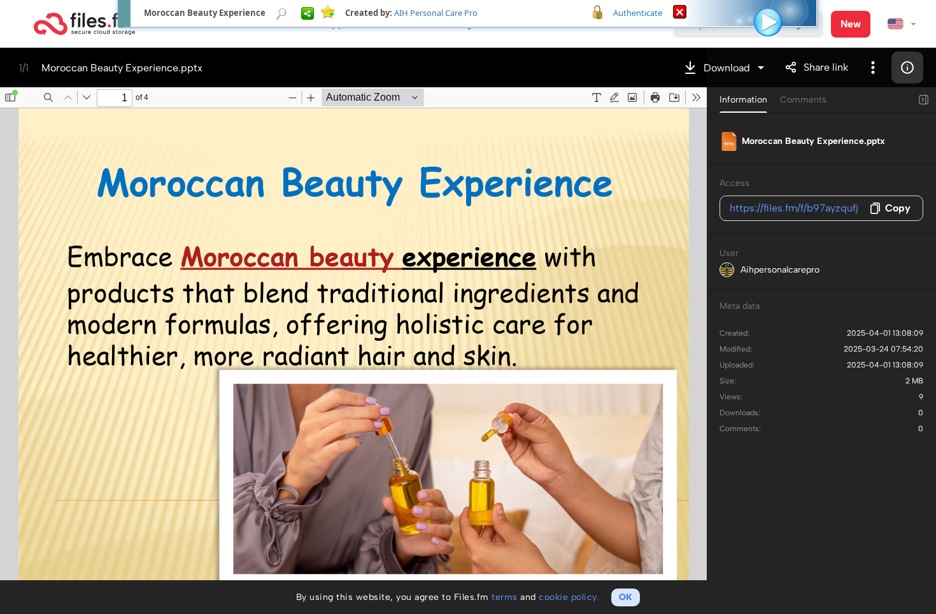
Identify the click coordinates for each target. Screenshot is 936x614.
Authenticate (637, 12)
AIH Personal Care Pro (436, 12)
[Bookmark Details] (281, 12)
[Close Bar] (680, 11)
